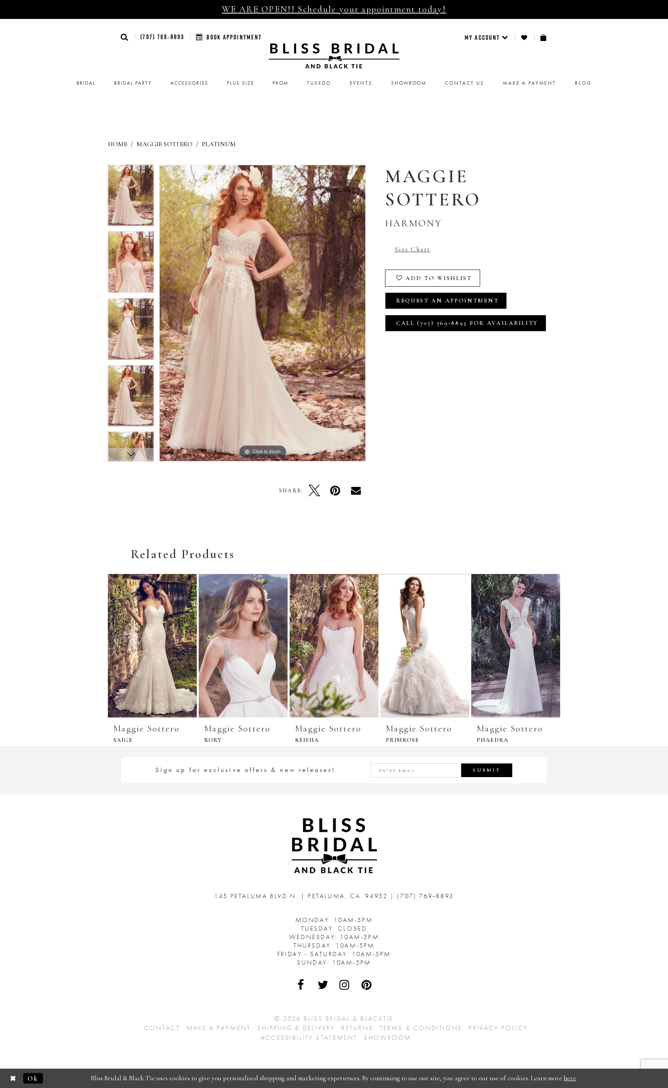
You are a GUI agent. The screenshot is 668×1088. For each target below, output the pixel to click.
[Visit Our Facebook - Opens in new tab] (301, 984)
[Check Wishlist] (524, 37)
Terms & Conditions (421, 1027)
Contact (162, 1027)
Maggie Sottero (164, 144)
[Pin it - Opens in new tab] (335, 490)
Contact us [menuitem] (464, 83)
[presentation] (152, 645)
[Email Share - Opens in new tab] (356, 490)
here (570, 1078)
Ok (32, 1078)
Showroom (387, 1037)
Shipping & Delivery (296, 1027)
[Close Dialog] (13, 1078)
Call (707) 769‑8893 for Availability (467, 322)
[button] (125, 37)
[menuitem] (487, 37)
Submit (487, 770)
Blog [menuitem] (583, 83)
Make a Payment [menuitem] (529, 83)
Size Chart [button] (412, 249)
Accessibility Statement (309, 1037)
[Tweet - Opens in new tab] (314, 490)
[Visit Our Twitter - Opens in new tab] (323, 984)
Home (117, 144)
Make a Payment (218, 1027)
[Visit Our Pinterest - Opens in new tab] (367, 984)
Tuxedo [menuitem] (319, 83)
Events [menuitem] (361, 83)
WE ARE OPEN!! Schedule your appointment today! (334, 9)
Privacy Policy (498, 1027)
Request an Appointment (447, 300)
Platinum (219, 144)
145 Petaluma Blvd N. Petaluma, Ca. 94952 (302, 896)
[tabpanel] (131, 198)
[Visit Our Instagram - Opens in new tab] (344, 984)
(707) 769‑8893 (162, 36)
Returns (357, 1027)
